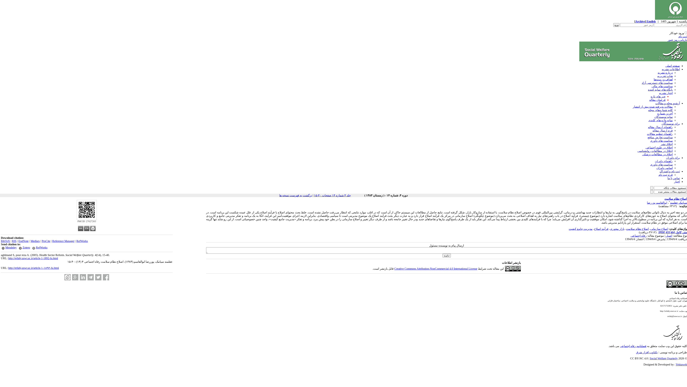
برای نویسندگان (671, 123)
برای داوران (673, 157)
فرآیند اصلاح (601, 228)
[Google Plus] (75, 277)
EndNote (23, 241)
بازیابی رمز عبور (677, 39)
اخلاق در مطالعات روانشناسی (655, 150)
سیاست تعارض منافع (660, 137)
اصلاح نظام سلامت (637, 228)
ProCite (46, 241)
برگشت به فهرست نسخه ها (295, 195)
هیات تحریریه (665, 76)
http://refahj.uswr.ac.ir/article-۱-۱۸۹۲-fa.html (33, 267)
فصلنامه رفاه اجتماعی (633, 346)
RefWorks (82, 241)
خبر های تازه (658, 96)
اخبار (677, 181)
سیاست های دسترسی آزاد (657, 82)
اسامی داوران (664, 167)
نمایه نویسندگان (663, 116)
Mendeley (11, 247)
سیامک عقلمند (678, 202)
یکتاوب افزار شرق (647, 352)
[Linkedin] (83, 277)
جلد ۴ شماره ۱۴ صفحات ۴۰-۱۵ (332, 195)
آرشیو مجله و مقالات (667, 103)
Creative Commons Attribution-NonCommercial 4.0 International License (435, 268)
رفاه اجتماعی (639, 235)
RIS (14, 241)
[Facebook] (106, 277)
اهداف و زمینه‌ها (663, 79)
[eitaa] (67, 277)
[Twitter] (98, 277)
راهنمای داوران (664, 161)
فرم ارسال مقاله (662, 130)
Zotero (26, 247)
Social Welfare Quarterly (664, 358)
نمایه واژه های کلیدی (660, 120)
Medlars (35, 241)
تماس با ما (673, 178)
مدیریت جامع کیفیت (581, 228)
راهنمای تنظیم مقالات (660, 133)
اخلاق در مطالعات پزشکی (657, 154)
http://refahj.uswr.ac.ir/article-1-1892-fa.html (33, 258)
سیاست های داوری (661, 140)
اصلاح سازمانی (659, 228)
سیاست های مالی (662, 86)
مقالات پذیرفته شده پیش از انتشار (653, 106)
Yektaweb (681, 364)
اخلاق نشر (667, 144)
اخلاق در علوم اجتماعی (659, 147)
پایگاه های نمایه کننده (660, 89)
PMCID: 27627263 (86, 221)
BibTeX (5, 241)
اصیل (668, 235)
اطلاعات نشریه (671, 69)
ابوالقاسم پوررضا (657, 202)
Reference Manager (63, 241)
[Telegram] (90, 277)
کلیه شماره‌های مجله (660, 110)
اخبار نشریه (666, 93)
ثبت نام (682, 36)
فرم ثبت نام (666, 174)
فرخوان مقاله (657, 99)
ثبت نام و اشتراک (670, 171)
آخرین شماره (665, 113)
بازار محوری (617, 228)
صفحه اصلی (672, 65)
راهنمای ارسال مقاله (660, 127)
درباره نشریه (665, 72)
